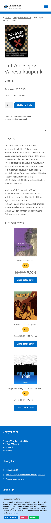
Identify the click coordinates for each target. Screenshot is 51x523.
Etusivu (8, 18)
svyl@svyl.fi (8, 447)
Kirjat (14, 18)
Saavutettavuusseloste (15, 479)
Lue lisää (14, 513)
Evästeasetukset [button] (11, 517)
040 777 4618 (13, 444)
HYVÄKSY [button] (33, 517)
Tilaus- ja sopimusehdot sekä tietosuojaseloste (25, 475)
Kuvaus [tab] (8, 131)
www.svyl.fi (7, 450)
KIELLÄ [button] (24, 517)
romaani (23, 119)
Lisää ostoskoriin (24, 105)
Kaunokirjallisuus (24, 18)
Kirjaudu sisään (12, 470)
